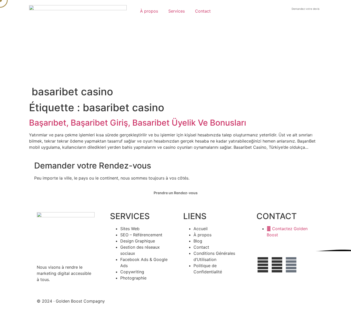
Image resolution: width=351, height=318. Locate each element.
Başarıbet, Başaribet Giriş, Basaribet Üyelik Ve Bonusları (137, 123)
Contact (203, 11)
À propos (149, 11)
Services (176, 11)
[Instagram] (291, 264)
